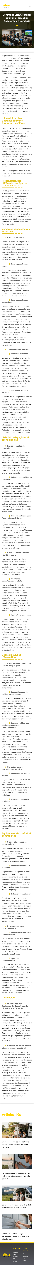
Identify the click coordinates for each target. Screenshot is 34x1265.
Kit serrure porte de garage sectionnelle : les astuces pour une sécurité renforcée (15, 1236)
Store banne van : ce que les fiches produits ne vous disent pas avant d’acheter (15, 1144)
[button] (29, 5)
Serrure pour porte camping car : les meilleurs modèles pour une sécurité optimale (16, 1176)
